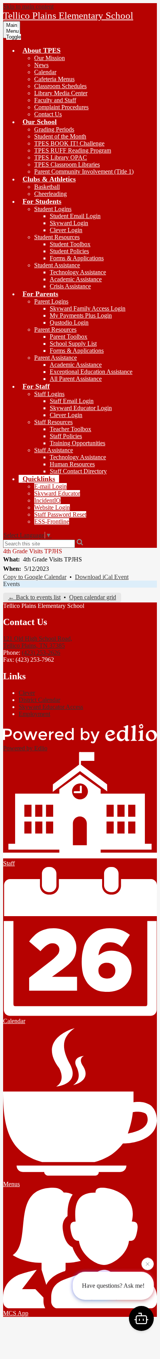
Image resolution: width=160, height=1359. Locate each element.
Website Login (52, 507)
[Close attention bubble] (147, 1264)
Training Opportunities (77, 443)
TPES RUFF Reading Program (72, 150)
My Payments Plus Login (81, 315)
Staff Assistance (53, 450)
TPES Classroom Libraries (67, 164)
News (41, 65)
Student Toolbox (70, 244)
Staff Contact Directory (78, 471)
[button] (41, 50)
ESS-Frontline (51, 521)
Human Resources (72, 464)
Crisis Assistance (70, 286)
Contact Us (48, 114)
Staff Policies (66, 436)
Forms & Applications (77, 258)
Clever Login (66, 230)
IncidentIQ (47, 500)
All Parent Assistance (76, 378)
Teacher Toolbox (70, 429)
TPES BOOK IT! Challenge (69, 143)
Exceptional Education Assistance (91, 371)
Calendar (45, 72)
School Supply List (73, 343)
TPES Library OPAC (60, 157)
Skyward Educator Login (81, 408)
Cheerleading (50, 193)
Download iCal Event (102, 577)
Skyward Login (69, 223)
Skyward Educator (57, 493)
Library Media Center (60, 93)
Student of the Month (60, 136)
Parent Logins (51, 301)
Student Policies (69, 251)
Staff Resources (53, 422)
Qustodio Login (69, 322)
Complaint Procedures (61, 107)
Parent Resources (55, 329)
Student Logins (52, 209)
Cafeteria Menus (54, 79)
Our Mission (49, 58)
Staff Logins (49, 394)
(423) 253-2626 (41, 652)
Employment (34, 714)
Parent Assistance (55, 357)
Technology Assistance (78, 272)
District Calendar (39, 699)
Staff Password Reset (60, 514)
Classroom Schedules (60, 86)
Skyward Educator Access (51, 706)
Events (11, 584)
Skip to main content (28, 6)
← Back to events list (34, 597)
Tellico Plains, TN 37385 (37, 642)
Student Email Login (75, 216)
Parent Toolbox (68, 336)
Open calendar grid (92, 597)
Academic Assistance (76, 279)
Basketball (47, 186)
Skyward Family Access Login (87, 308)
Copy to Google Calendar (34, 577)
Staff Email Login (72, 401)
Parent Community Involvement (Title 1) (84, 171)
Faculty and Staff (55, 100)
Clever (27, 692)
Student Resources (57, 237)
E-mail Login (50, 486)
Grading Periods (54, 129)
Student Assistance (57, 265)
